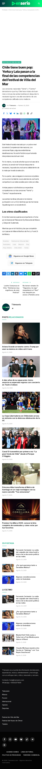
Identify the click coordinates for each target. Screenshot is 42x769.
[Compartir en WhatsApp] (24, 113)
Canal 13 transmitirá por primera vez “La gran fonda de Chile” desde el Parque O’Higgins (19, 453)
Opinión (5, 705)
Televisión (5, 691)
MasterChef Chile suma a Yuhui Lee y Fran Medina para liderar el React (27, 637)
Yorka (26, 248)
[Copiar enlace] (31, 113)
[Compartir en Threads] (28, 113)
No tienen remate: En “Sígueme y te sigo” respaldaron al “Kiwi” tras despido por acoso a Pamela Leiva (31, 290)
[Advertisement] (21, 35)
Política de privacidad (11, 755)
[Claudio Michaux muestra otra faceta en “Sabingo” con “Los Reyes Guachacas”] (8, 651)
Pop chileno (7, 248)
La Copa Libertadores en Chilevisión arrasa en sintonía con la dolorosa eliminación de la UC (21, 418)
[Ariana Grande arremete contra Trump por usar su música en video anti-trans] (21, 333)
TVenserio (12, 105)
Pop (27, 244)
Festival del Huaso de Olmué (12, 721)
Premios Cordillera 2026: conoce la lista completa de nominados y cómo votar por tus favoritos (20, 525)
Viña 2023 (18, 248)
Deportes (5, 708)
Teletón (5, 724)
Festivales (6, 244)
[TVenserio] (21, 3)
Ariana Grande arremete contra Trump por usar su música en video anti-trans (20, 348)
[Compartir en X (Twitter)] (7, 113)
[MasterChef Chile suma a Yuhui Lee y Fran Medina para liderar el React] (8, 638)
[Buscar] (39, 3)
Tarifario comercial (31, 755)
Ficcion (4, 698)
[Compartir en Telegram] (14, 113)
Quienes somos (12, 752)
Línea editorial (27, 752)
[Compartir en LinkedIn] (17, 113)
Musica (21, 244)
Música (4, 694)
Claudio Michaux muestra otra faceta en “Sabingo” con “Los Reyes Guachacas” (27, 650)
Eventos (6, 241)
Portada (4, 10)
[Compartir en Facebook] (3, 113)
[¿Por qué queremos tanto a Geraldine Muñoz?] (8, 568)
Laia (14, 244)
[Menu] (3, 3)
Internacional (6, 701)
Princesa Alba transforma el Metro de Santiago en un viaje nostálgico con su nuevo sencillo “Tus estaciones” (18, 489)
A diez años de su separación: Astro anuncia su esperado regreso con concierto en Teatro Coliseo (21, 382)
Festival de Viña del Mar (11, 62)
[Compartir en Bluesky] (10, 113)
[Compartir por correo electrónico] (21, 113)
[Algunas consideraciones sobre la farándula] (8, 580)
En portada (8, 543)
